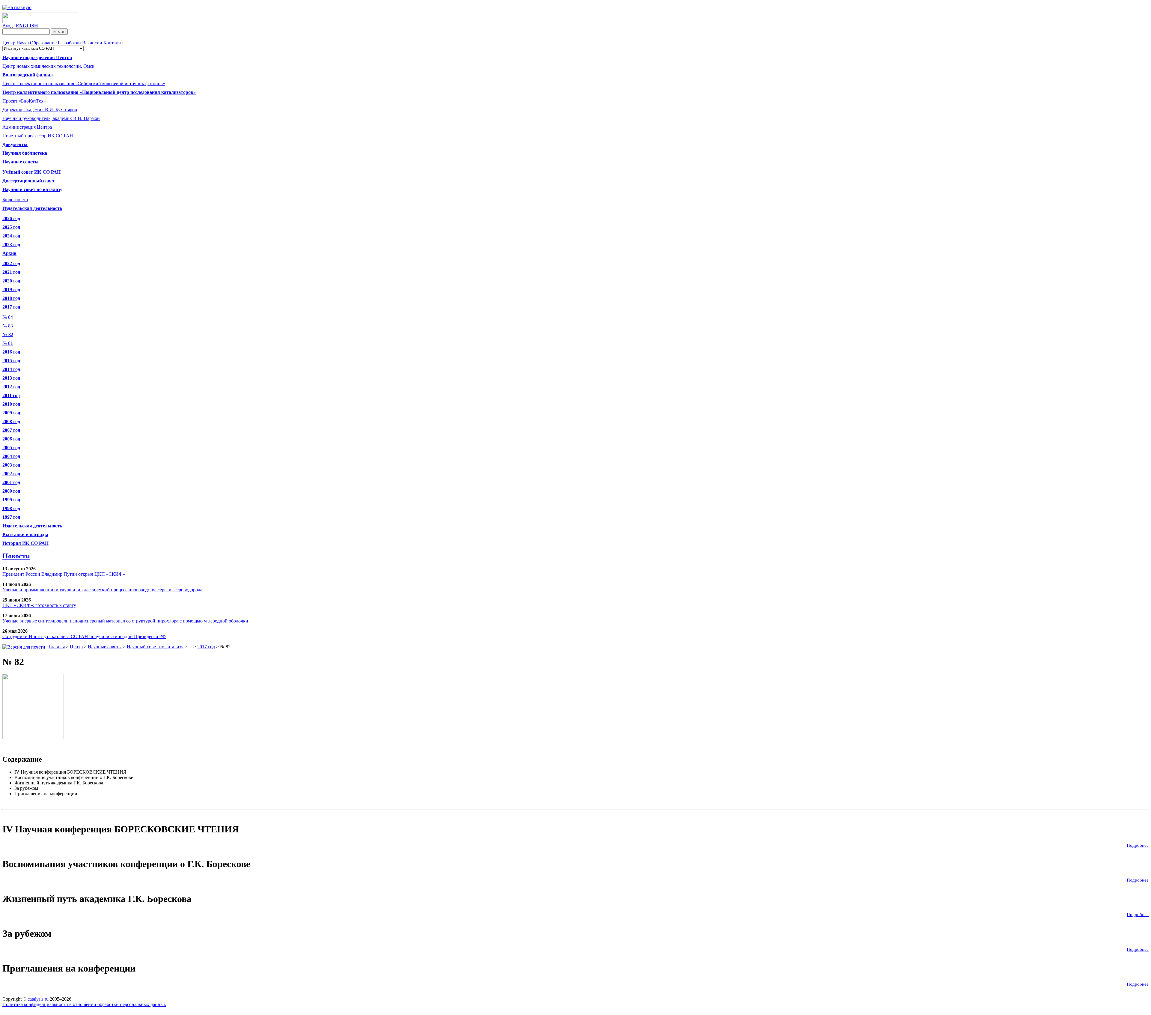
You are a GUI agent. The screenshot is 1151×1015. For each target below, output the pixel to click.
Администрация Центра (27, 127)
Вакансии (92, 42)
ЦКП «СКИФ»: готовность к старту (39, 605)
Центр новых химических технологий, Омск (48, 66)
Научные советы (105, 646)
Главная (57, 646)
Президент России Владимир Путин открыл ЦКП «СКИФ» (63, 574)
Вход (7, 25)
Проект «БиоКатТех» (24, 100)
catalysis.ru (38, 999)
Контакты (113, 42)
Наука (22, 42)
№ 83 (7, 325)
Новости (16, 556)
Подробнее (1138, 845)
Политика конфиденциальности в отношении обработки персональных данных (84, 1004)
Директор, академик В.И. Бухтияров (39, 109)
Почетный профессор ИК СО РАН (37, 135)
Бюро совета (15, 199)
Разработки (69, 42)
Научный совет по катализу (155, 646)
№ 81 (7, 343)
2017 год (206, 646)
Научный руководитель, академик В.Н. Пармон (51, 118)
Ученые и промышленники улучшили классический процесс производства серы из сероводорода (102, 589)
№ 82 (7, 334)
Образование (43, 42)
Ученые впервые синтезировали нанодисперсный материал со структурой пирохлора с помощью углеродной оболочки (125, 620)
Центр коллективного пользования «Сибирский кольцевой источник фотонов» (83, 83)
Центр (8, 42)
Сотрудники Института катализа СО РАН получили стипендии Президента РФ (84, 636)
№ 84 (7, 317)
